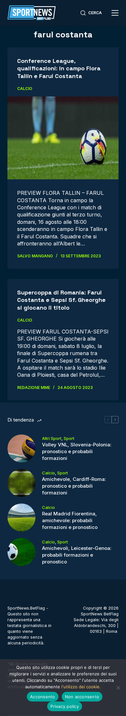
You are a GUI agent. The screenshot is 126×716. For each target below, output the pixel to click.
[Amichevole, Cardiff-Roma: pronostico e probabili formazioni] (21, 483)
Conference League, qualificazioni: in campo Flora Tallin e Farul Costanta (58, 68)
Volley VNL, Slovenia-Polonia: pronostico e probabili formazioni (76, 451)
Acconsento (42, 696)
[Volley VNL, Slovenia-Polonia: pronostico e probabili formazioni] (21, 448)
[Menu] (115, 12)
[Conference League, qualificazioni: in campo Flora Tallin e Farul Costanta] (62, 137)
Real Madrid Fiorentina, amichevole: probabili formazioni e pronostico (70, 520)
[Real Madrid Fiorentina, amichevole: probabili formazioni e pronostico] (21, 517)
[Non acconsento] (118, 687)
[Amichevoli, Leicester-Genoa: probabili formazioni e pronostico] (21, 552)
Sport (69, 438)
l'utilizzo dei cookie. (81, 686)
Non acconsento (82, 696)
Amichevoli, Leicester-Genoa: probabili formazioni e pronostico (76, 555)
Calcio (24, 88)
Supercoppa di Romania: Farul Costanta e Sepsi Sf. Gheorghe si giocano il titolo (61, 300)
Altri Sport (51, 438)
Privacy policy (64, 706)
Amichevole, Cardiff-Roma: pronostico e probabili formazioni (74, 486)
